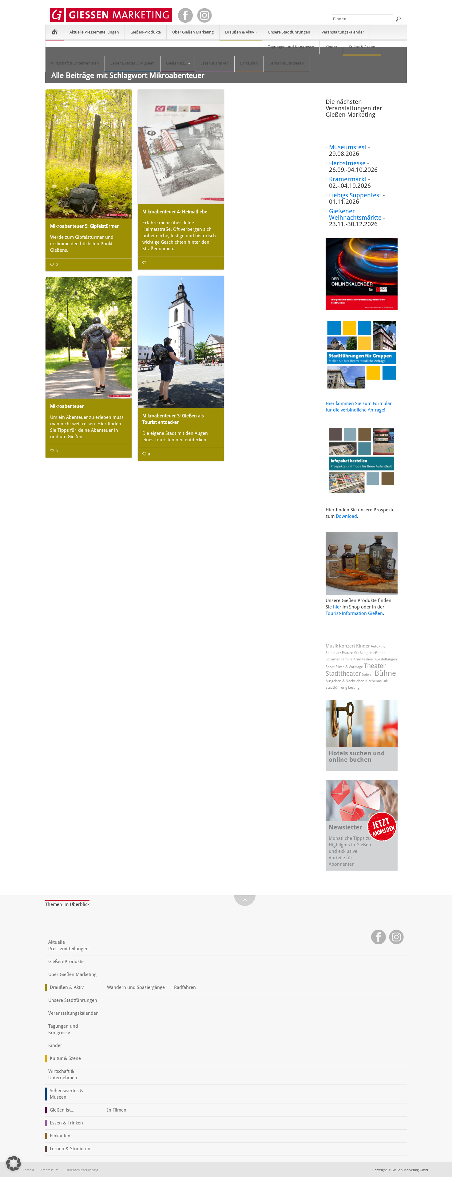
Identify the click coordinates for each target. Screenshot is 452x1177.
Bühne (385, 673)
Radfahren (185, 987)
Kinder (331, 47)
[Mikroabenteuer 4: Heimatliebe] (181, 146)
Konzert (347, 646)
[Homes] (55, 31)
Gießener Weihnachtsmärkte (355, 214)
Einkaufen (249, 63)
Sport (330, 667)
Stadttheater (343, 673)
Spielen (368, 674)
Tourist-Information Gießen (354, 613)
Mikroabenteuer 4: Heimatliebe (174, 212)
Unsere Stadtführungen (289, 32)
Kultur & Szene (362, 47)
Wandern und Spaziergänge (136, 987)
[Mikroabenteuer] (89, 338)
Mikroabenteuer (67, 406)
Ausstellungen (386, 659)
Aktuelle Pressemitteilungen (94, 32)
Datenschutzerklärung (81, 1170)
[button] (13, 1163)
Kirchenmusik (376, 681)
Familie (346, 659)
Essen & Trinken (214, 63)
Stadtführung (336, 687)
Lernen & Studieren (286, 63)
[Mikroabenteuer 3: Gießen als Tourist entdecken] (181, 342)
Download (346, 516)
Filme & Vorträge (349, 667)
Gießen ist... (174, 66)
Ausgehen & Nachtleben (345, 681)
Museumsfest (348, 147)
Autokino (378, 646)
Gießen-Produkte (145, 32)
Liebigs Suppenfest (355, 195)
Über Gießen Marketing (193, 32)
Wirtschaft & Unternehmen (75, 63)
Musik (332, 646)
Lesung (353, 687)
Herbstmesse (347, 163)
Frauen (347, 653)
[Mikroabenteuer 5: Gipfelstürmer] (89, 153)
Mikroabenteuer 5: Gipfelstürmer (84, 226)
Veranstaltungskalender (343, 32)
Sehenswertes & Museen (132, 63)
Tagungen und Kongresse (291, 47)
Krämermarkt (348, 179)
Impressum (49, 1170)
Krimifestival (363, 659)
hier (337, 607)
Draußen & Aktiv (237, 35)
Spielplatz (333, 653)
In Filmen (116, 1110)
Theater (375, 666)
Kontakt (28, 1170)
